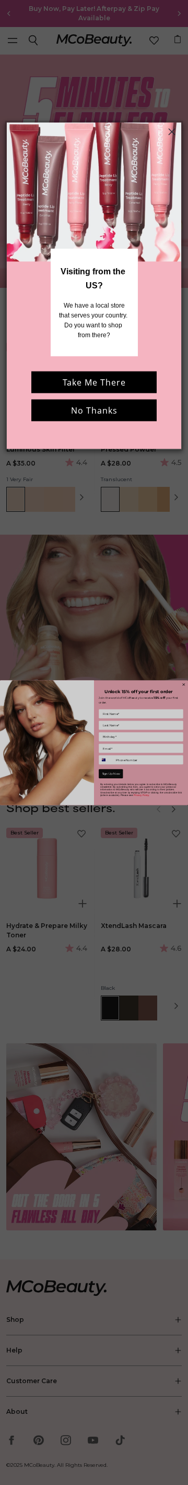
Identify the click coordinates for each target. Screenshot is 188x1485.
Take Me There (94, 382)
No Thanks (94, 410)
